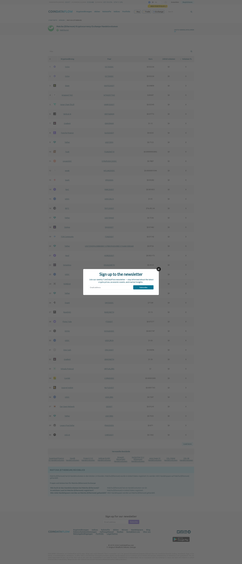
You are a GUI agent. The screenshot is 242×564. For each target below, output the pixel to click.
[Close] (159, 269)
